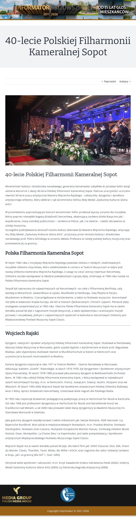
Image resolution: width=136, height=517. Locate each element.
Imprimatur (66, 511)
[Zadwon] (67, 487)
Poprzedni (110, 81)
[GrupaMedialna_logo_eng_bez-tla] (17, 486)
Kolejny (124, 81)
